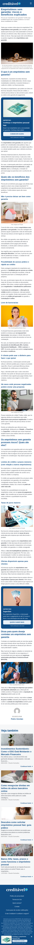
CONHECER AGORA (17, 134)
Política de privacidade (17, 896)
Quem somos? (17, 903)
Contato (17, 906)
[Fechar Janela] (32, 937)
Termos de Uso (17, 899)
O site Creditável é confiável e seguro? (17, 913)
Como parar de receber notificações (17, 910)
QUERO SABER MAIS (17, 622)
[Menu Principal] (31, 3)
